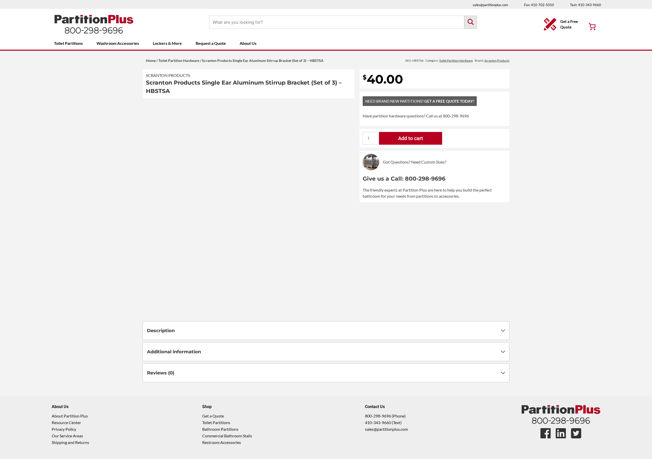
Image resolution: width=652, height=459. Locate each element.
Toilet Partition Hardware (178, 60)
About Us (248, 43)
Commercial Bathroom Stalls (227, 435)
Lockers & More (167, 43)
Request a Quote (211, 43)
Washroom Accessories (118, 43)
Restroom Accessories (221, 442)
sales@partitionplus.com (490, 5)
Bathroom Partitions (220, 429)
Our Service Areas (67, 435)
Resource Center (66, 422)
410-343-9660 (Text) (383, 422)
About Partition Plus (70, 415)
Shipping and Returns (70, 442)
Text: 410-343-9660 (585, 5)
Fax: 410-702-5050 (539, 5)
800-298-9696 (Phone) (385, 415)
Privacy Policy (64, 429)
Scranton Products (168, 75)
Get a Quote (213, 415)
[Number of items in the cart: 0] (592, 26)
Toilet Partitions (68, 43)
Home (151, 60)
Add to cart (410, 138)
